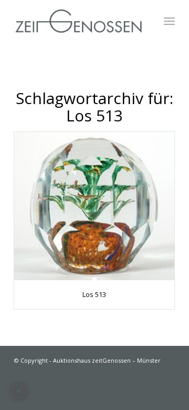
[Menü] (169, 21)
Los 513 (94, 294)
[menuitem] (169, 21)
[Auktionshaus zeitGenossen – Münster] (78, 21)
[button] (19, 391)
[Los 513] (94, 206)
